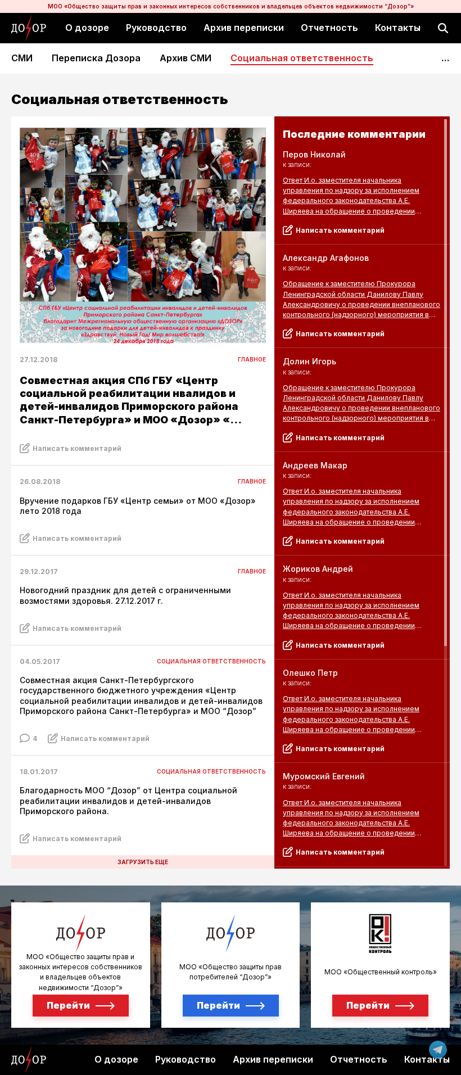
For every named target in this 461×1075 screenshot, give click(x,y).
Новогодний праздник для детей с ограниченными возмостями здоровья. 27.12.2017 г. (125, 595)
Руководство (156, 27)
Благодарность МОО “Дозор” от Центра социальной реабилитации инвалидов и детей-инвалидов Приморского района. (128, 800)
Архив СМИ (185, 58)
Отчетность (329, 27)
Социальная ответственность (302, 58)
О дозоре (87, 27)
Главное (252, 359)
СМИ (22, 58)
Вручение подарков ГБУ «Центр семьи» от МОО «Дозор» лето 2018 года (138, 506)
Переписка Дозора (96, 58)
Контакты (398, 27)
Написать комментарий (77, 448)
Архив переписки (244, 27)
